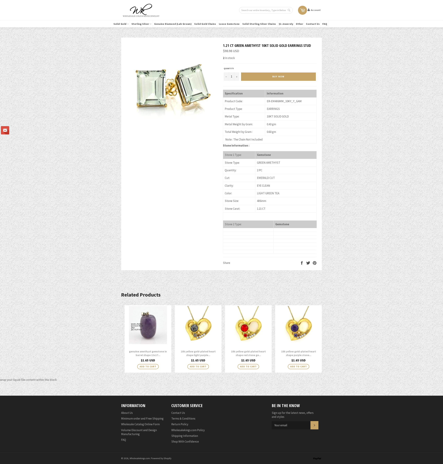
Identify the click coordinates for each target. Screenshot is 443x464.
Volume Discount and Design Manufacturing (139, 432)
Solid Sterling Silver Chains (259, 23)
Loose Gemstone (229, 23)
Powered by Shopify (161, 458)
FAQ (324, 23)
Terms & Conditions (183, 418)
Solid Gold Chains (205, 23)
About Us (127, 413)
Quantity (229, 68)
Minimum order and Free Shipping (142, 418)
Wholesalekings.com (140, 458)
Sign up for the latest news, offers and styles (293, 415)
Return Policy (179, 424)
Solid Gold (120, 23)
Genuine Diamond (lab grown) (173, 23)
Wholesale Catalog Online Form (140, 424)
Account (316, 10)
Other (299, 23)
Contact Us (313, 23)
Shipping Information (184, 436)
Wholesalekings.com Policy (188, 430)
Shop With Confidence (185, 441)
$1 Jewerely (286, 23)
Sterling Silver (141, 23)
